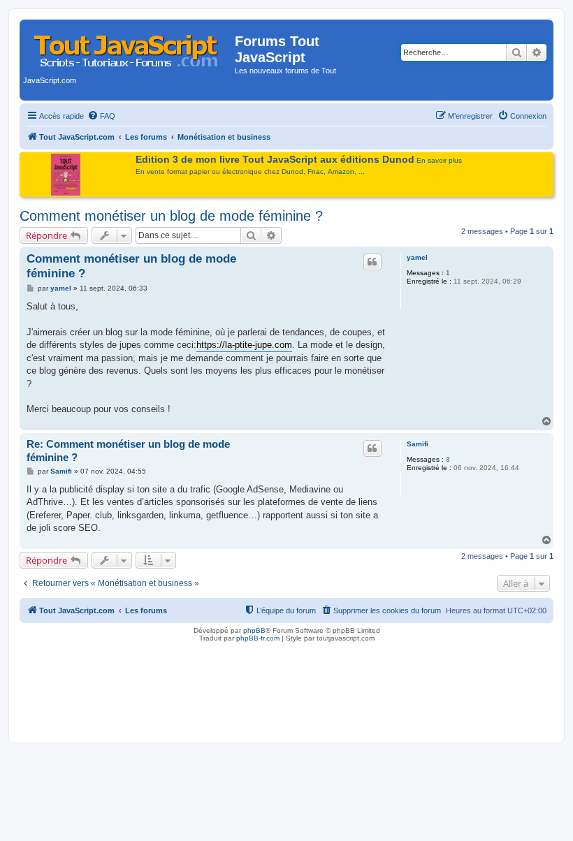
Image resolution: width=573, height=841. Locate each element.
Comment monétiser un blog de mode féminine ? (171, 216)
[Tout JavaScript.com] (129, 45)
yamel (417, 257)
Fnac (315, 171)
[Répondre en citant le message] (372, 262)
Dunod (292, 171)
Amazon (341, 171)
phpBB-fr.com (258, 638)
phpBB (254, 630)
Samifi (417, 444)
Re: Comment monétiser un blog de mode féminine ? (128, 450)
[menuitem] (101, 116)
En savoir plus (439, 160)
